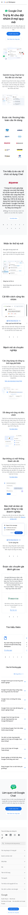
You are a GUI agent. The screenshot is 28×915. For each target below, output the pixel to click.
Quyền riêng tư (4, 898)
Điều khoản (12, 898)
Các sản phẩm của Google (18, 900)
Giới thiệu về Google (6, 900)
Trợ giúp (3, 902)
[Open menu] (2, 2)
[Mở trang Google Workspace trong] (9, 2)
